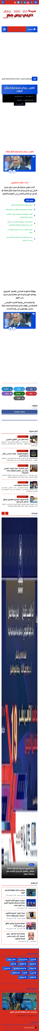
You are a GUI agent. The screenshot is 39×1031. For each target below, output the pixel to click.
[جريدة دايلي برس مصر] (19, 13)
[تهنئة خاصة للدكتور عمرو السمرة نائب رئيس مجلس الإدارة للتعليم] (31, 936)
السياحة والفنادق (19, 968)
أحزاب (32, 959)
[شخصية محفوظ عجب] (33, 485)
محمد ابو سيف (31, 1016)
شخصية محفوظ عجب (21, 485)
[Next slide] (3, 513)
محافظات (15, 972)
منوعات (22, 977)
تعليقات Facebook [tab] (19, 411)
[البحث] (3, 2)
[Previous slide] (6, 513)
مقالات (32, 977)
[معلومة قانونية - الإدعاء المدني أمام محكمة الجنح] (33, 453)
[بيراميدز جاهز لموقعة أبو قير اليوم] (31, 892)
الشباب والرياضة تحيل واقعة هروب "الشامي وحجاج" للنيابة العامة (19, 216)
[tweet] (10, 171)
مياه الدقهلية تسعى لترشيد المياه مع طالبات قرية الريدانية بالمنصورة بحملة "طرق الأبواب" (20, 871)
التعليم (32, 964)
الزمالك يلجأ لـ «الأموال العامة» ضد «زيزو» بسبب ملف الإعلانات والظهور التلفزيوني (19, 223)
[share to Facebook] (14, 171)
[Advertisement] (19, 56)
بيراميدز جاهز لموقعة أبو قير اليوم (21, 205)
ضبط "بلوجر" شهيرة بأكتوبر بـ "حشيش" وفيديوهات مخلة (15, 914)
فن (24, 972)
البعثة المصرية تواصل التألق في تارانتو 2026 (18, 209)
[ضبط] (31, 915)
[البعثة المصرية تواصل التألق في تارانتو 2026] (31, 926)
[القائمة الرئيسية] (4, 29)
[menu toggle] (35, 2)
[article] (19, 697)
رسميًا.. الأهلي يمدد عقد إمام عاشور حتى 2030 (19, 231)
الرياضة (19, 100)
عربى (32, 972)
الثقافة (22, 964)
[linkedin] (25, 2)
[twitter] (18, 2)
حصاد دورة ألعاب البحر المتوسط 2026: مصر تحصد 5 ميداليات (19, 239)
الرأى (12, 964)
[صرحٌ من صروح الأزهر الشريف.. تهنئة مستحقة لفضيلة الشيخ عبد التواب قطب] (31, 903)
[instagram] (28, 2)
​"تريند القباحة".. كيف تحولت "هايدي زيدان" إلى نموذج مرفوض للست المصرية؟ (16, 470)
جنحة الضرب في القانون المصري (17, 439)
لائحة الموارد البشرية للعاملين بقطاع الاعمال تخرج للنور (15, 500)
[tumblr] (21, 2)
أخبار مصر (22, 959)
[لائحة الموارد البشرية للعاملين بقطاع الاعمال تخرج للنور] (33, 499)
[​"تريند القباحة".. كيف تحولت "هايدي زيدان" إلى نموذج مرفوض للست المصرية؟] (33, 468)
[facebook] (31, 2)
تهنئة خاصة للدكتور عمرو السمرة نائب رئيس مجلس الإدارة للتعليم (16, 936)
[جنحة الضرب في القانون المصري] (33, 439)
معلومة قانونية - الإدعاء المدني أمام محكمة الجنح (15, 454)
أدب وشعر (10, 959)
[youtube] (15, 2)
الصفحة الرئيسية (29, 100)
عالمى (6, 968)
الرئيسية (30, 29)
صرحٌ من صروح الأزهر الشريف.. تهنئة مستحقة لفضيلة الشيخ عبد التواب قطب (14, 903)
